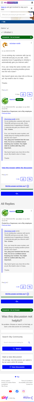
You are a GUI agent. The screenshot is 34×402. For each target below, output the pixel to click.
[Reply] (29, 94)
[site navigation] (2, 2)
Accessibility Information (26, 382)
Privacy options (5, 380)
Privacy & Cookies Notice (8, 382)
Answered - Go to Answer (17, 37)
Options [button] (3, 28)
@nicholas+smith (10, 119)
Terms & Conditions (27, 380)
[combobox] (15, 14)
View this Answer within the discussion (17, 168)
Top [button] (18, 377)
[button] (31, 43)
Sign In (31, 3)
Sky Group (4, 386)
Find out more (6, 113)
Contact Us (29, 384)
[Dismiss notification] (31, 8)
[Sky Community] (11, 2)
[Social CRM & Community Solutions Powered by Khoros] (28, 397)
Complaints (4, 384)
